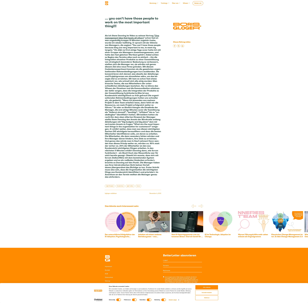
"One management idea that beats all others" (132, 36)
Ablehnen (206, 297)
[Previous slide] (193, 206)
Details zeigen (173, 300)
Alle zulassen (206, 287)
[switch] (134, 300)
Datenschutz (109, 277)
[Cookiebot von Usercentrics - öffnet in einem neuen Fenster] (98, 300)
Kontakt (107, 270)
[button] (154, 3)
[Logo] (113, 3)
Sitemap (107, 281)
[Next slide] (201, 206)
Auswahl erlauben (207, 292)
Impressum (108, 266)
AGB (106, 274)
